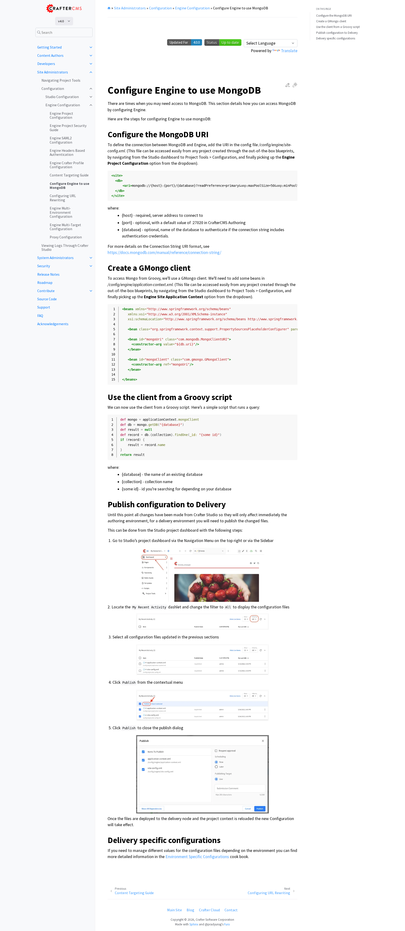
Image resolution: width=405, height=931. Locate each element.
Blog (190, 910)
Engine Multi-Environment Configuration (61, 212)
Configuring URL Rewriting (63, 198)
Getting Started (49, 47)
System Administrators (55, 258)
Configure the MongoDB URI (334, 16)
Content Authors (50, 55)
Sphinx (193, 924)
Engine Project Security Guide (68, 127)
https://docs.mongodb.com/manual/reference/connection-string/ (164, 252)
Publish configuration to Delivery (337, 33)
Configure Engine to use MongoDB (69, 185)
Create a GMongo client (331, 21)
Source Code (47, 299)
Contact (231, 910)
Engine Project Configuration (61, 115)
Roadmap (44, 282)
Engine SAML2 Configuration (61, 140)
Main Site (174, 910)
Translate (289, 50)
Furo (227, 924)
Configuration (52, 88)
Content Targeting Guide (69, 175)
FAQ (40, 315)
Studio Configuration (62, 97)
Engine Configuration (62, 105)
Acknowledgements (52, 324)
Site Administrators (52, 72)
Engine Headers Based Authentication (67, 152)
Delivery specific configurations (335, 38)
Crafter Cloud (209, 910)
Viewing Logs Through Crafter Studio (64, 247)
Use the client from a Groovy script (338, 27)
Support (43, 307)
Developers (46, 63)
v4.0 (61, 21)
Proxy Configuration (66, 237)
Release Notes (48, 274)
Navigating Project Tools (60, 80)
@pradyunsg (213, 924)
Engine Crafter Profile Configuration (67, 165)
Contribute (46, 291)
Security (43, 266)
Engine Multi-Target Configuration (65, 227)
